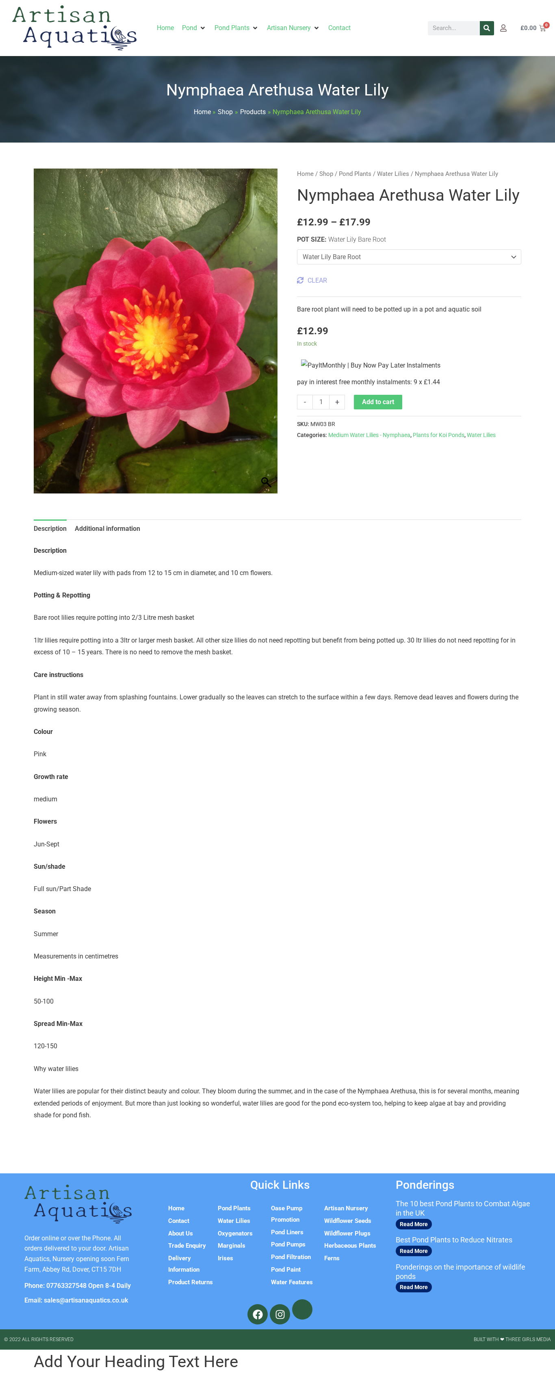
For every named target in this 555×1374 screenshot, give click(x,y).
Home (305, 173)
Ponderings (425, 1185)
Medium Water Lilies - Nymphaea (369, 435)
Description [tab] (50, 528)
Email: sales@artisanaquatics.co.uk (76, 1300)
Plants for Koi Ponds (438, 435)
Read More (414, 1224)
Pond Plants (355, 173)
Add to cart (378, 402)
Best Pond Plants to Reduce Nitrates (454, 1240)
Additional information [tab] (107, 528)
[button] (194, 28)
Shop (326, 173)
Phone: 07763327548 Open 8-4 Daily (77, 1286)
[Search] (487, 28)
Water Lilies (393, 173)
